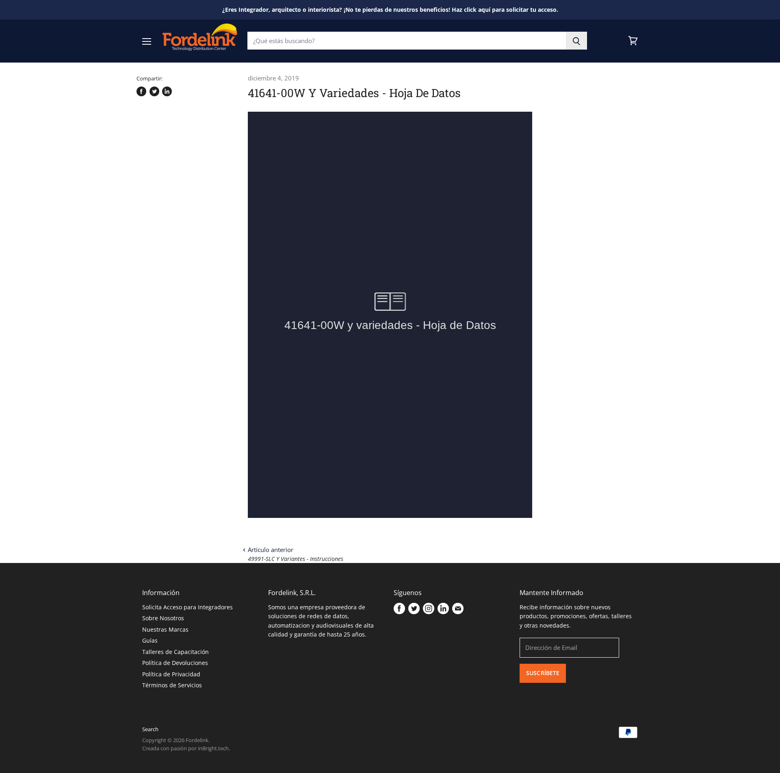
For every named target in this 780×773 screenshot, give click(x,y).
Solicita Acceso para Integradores (187, 607)
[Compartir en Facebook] (141, 91)
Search (150, 729)
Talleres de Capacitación (175, 652)
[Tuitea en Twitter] (154, 91)
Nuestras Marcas (165, 629)
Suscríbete (542, 673)
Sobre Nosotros (163, 618)
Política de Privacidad (171, 674)
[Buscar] (576, 40)
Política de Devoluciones (175, 663)
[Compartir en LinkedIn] (167, 91)
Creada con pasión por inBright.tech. (186, 748)
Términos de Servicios (172, 685)
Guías (150, 640)
